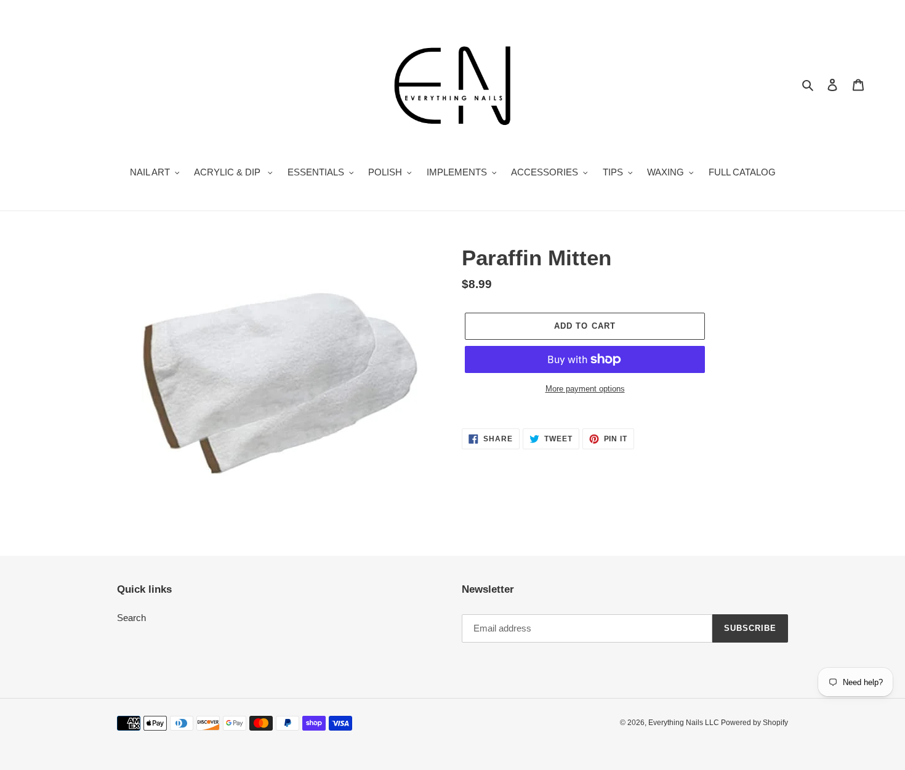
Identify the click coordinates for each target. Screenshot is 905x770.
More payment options (585, 388)
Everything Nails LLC (684, 722)
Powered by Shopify (754, 722)
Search (131, 617)
